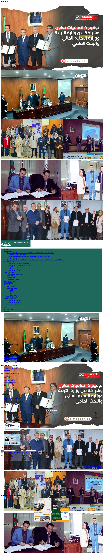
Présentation (7, 370)
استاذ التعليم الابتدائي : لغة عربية (93, 463)
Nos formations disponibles (11, 368)
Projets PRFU (7, 377)
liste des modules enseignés (11, 389)
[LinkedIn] (14, 341)
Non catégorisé (23, 452)
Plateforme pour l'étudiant (10, 358)
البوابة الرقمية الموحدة (10, 348)
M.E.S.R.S (6, 349)
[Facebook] (2, 341)
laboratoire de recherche (10, 382)
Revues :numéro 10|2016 (10, 431)
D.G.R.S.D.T (7, 350)
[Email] (17, 341)
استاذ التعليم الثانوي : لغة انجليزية (93, 466)
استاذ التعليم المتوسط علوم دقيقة (93, 471)
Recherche (18, 450)
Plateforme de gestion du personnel (13, 356)
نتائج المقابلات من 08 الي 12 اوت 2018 (16, 456)
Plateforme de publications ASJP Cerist (14, 355)
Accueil (10, 452)
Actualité (6, 397)
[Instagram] (11, 341)
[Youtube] (8, 341)
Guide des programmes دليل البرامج (13, 403)
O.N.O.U (6, 353)
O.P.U (5, 352)
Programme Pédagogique (10, 401)
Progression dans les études (11, 398)
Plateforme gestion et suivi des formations (14, 361)
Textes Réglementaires (9, 380)
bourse (5, 400)
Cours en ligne (7, 391)
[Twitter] (5, 341)
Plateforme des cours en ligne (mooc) (13, 362)
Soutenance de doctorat (10, 379)
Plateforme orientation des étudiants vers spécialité (16, 359)
